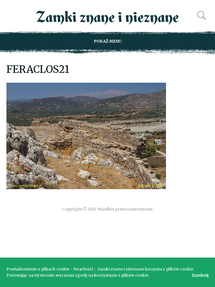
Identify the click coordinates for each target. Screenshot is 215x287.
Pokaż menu (107, 41)
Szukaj (202, 15)
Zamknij (200, 275)
